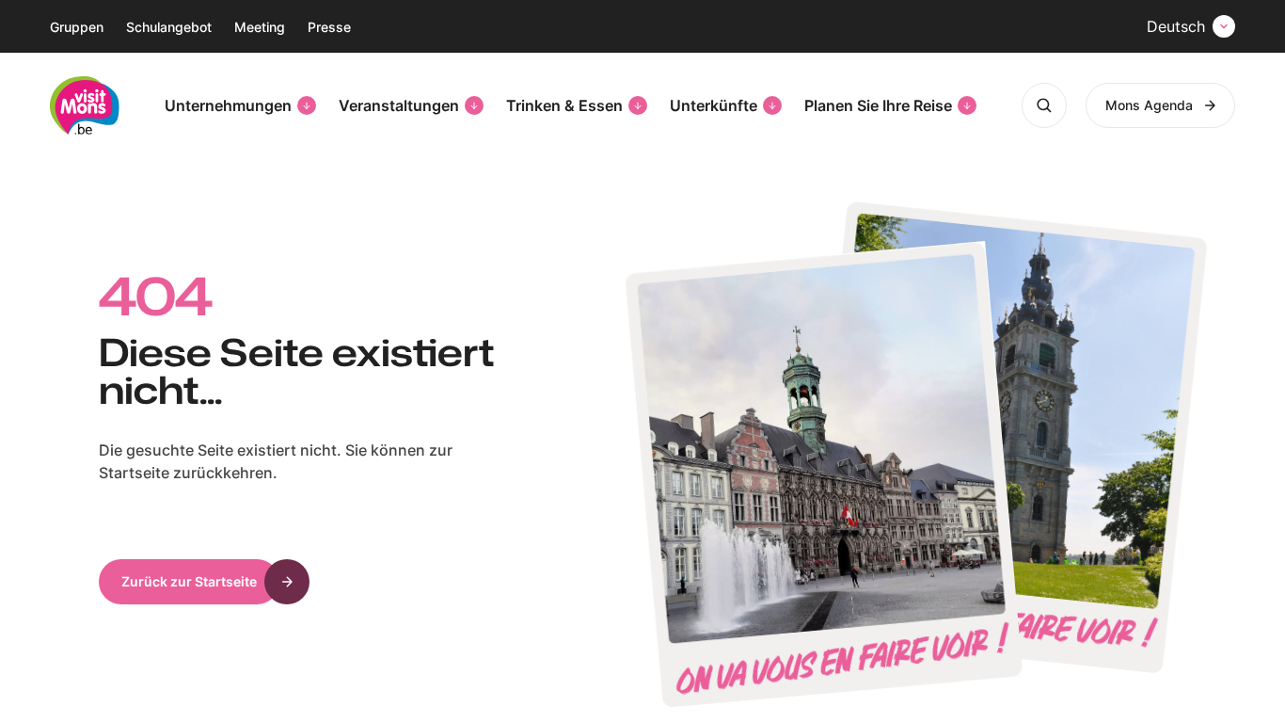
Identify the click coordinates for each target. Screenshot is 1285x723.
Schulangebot (169, 27)
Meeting (259, 27)
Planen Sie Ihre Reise (878, 105)
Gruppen (76, 27)
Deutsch (1176, 26)
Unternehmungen (228, 105)
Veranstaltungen (399, 105)
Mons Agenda (1149, 105)
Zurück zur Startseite (189, 581)
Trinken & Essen (564, 105)
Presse (329, 27)
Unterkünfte (713, 105)
